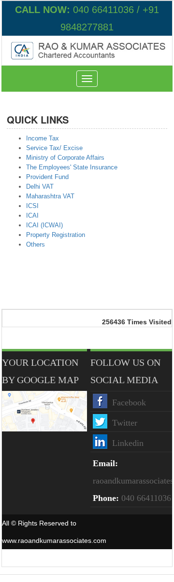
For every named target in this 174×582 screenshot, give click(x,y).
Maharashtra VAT (50, 196)
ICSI (32, 205)
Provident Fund (47, 176)
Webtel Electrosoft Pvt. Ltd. (130, 558)
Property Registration (55, 234)
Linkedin (128, 443)
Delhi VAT (40, 186)
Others (35, 244)
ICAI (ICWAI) (44, 225)
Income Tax (42, 138)
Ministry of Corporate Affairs (65, 157)
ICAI (32, 215)
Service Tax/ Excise (54, 148)
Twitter (124, 423)
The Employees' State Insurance (71, 167)
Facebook (129, 402)
